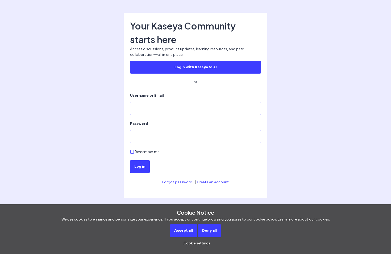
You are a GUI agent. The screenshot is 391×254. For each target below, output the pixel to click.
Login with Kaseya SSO (195, 67)
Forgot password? (178, 182)
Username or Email (147, 95)
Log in (139, 166)
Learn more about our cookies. (304, 219)
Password (139, 123)
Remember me (147, 152)
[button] (195, 243)
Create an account (213, 182)
